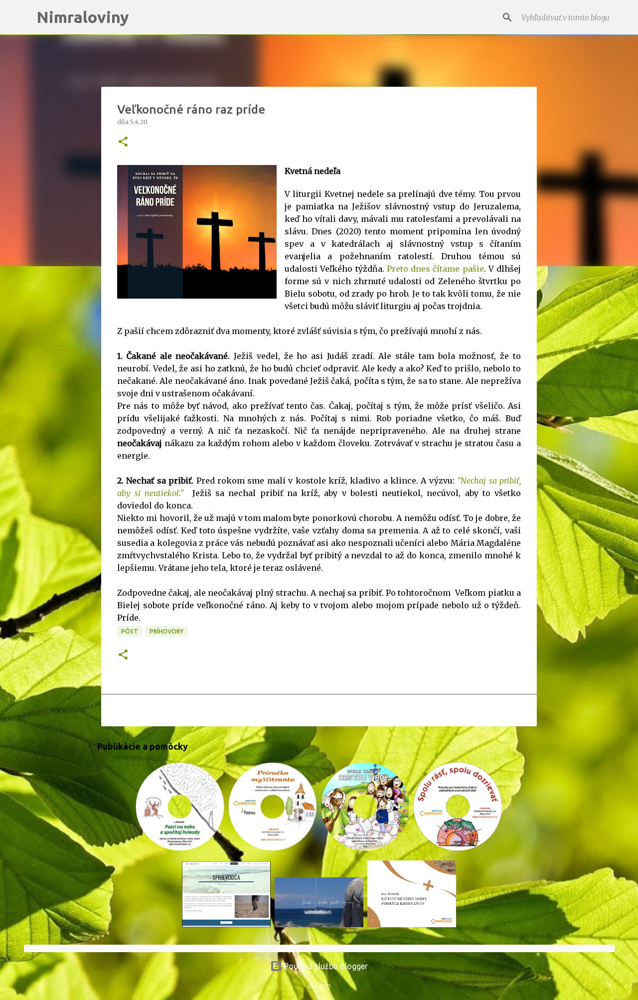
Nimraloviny (82, 17)
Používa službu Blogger (325, 966)
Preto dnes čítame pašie (435, 269)
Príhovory (166, 631)
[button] (123, 142)
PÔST (129, 631)
